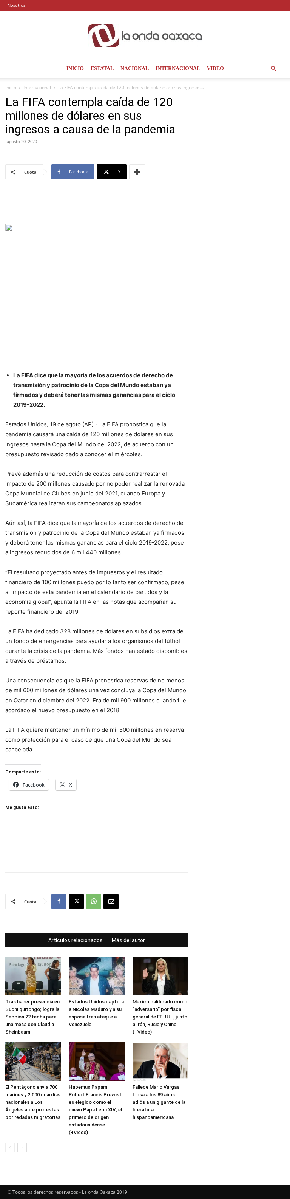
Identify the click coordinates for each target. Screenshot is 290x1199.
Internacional (178, 68)
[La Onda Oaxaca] (145, 35)
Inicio (75, 68)
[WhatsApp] (93, 901)
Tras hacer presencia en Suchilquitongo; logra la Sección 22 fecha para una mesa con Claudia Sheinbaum (32, 1017)
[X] (76, 901)
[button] (273, 69)
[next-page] (22, 1147)
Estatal (102, 68)
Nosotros (16, 5)
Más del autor (128, 940)
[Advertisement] (96, 204)
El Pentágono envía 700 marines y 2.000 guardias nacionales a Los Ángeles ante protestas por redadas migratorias (32, 1102)
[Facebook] (58, 901)
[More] (137, 171)
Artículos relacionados (75, 940)
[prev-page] (10, 1147)
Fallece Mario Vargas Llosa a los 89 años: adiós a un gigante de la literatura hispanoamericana (159, 1102)
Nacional (134, 68)
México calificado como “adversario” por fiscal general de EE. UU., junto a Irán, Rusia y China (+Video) (160, 1017)
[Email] (111, 901)
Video (215, 68)
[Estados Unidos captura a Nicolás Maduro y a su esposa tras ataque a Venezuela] (96, 976)
